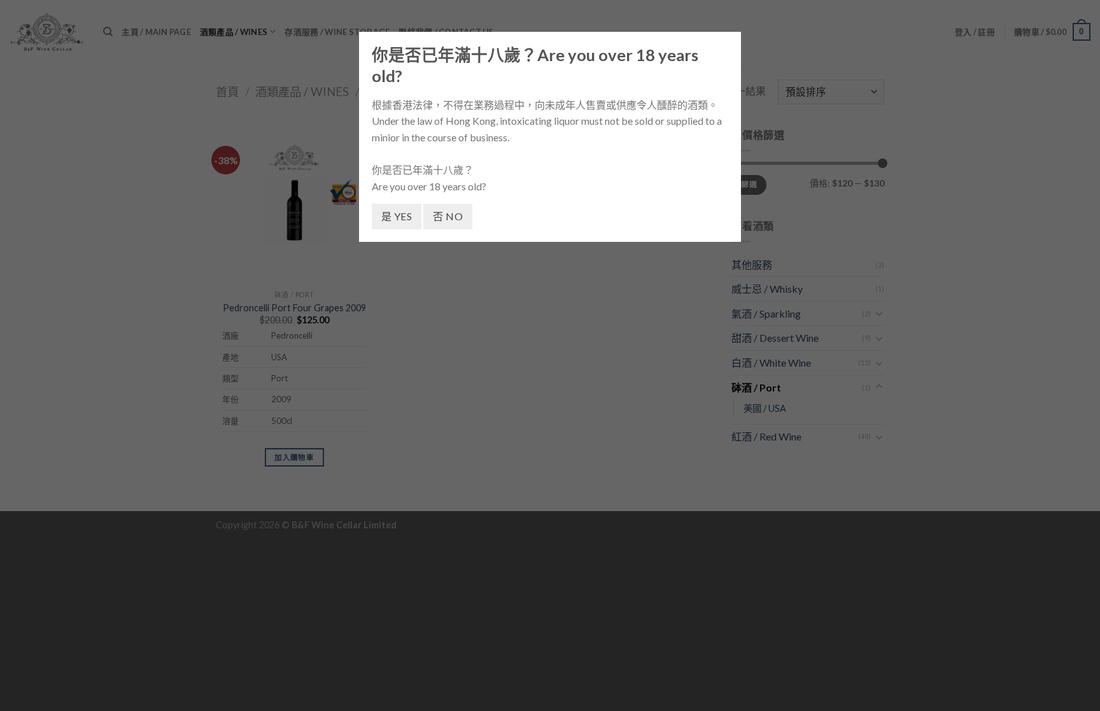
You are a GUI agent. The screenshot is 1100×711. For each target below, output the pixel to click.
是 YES (396, 216)
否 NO (448, 216)
